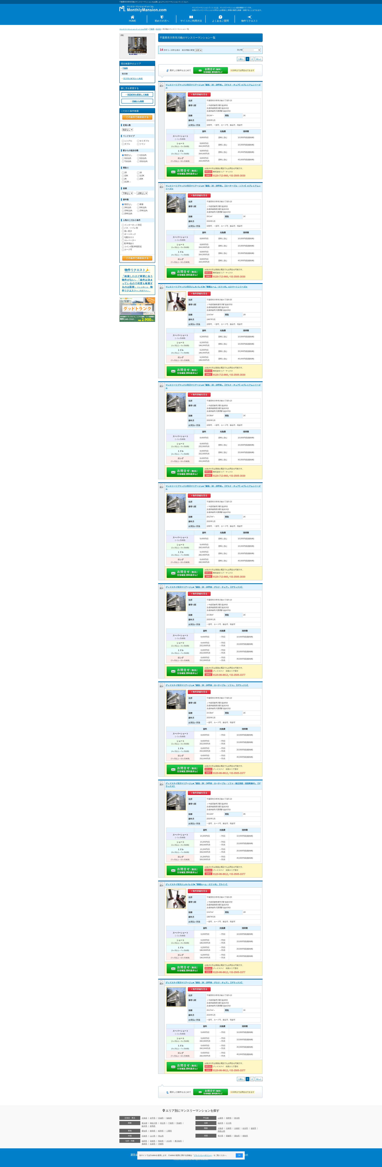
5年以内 (143, 207)
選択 (161, 86)
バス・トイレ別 (131, 228)
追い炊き (128, 231)
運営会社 (135, 1154)
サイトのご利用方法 (191, 21)
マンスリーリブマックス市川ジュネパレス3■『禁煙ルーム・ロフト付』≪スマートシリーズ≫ (206, 287)
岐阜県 (161, 1131)
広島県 (144, 1136)
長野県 (228, 1118)
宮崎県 (152, 1141)
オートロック (130, 234)
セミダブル (144, 141)
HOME (132, 21)
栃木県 (144, 1126)
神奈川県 (153, 1123)
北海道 (144, 1118)
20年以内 (128, 213)
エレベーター (130, 240)
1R (125, 172)
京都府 (237, 1128)
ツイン (142, 144)
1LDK (142, 176)
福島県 (169, 1118)
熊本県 (161, 1141)
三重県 (169, 1131)
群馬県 (152, 1126)
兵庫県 (228, 1128)
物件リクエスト (249, 21)
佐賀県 (152, 1144)
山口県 (152, 1136)
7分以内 (127, 161)
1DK (126, 176)
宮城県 (161, 1118)
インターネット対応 (133, 225)
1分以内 (143, 155)
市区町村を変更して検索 (138, 95)
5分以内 (143, 158)
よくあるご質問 (220, 21)
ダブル (127, 144)
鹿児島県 (178, 1141)
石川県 (228, 1123)
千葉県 (151, 29)
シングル (128, 141)
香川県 (220, 1136)
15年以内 (143, 210)
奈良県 (245, 1128)
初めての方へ (162, 21)
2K (125, 179)
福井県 (220, 1123)
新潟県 (237, 1118)
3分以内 (127, 158)
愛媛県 (228, 1136)
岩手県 (152, 1118)
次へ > (258, 59)
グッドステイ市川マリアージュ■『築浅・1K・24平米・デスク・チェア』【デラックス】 (204, 587)
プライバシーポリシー (203, 1155)
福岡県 (144, 1141)
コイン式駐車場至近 (133, 246)
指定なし (128, 155)
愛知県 (144, 1131)
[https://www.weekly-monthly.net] (137, 38)
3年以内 (127, 207)
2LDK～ (127, 182)
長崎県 (144, 1144)
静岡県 (152, 1131)
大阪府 (220, 1128)
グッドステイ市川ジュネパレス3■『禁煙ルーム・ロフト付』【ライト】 (197, 884)
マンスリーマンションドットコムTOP (133, 29)
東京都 (144, 1123)
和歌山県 (221, 1131)
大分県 (169, 1141)
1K (141, 172)
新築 (141, 204)
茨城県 (179, 1123)
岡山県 (161, 1136)
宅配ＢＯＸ (129, 237)
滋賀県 (253, 1128)
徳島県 (245, 1136)
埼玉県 (162, 1123)
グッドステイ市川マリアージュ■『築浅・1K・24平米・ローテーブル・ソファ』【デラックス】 (207, 685)
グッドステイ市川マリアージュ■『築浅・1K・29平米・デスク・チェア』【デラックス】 (204, 982)
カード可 (128, 249)
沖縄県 (161, 1144)
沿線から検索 (138, 101)
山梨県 (220, 1118)
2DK (141, 179)
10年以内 (128, 210)
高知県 (237, 1136)
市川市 (158, 29)
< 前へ (240, 59)
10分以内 (143, 161)
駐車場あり (129, 243)
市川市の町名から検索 (133, 78)
